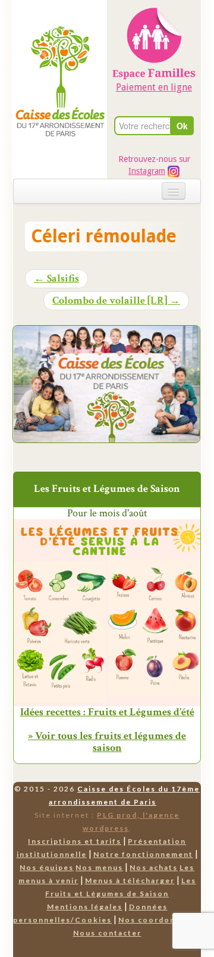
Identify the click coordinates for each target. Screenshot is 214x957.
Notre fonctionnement (143, 854)
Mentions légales (84, 906)
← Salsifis (56, 279)
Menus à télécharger (130, 880)
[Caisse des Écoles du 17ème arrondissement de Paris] (60, 57)
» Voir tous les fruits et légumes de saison (107, 742)
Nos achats (154, 867)
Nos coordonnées (157, 919)
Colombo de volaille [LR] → (116, 301)
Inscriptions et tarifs (74, 841)
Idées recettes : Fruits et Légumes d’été (107, 712)
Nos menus (99, 867)
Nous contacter (107, 932)
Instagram (146, 171)
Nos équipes (47, 867)
